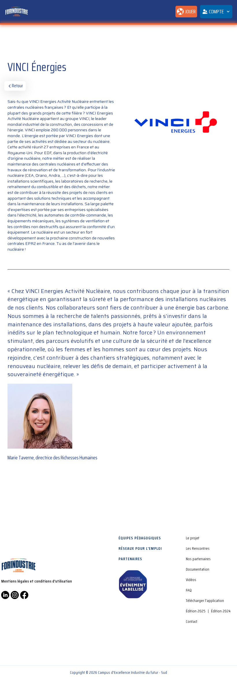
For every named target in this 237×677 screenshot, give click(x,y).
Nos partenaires (198, 558)
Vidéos (191, 579)
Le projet (192, 538)
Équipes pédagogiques (139, 538)
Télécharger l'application (205, 600)
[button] (216, 11)
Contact (191, 621)
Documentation (197, 569)
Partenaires (130, 558)
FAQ (189, 590)
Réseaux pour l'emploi (140, 548)
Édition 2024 (220, 611)
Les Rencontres (198, 548)
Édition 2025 (195, 611)
